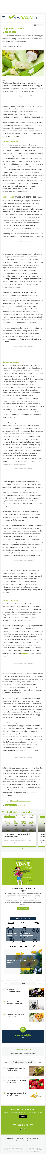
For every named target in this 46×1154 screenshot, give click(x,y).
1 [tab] (22, 848)
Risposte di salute (22, 1141)
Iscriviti (23, 1116)
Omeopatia (21, 805)
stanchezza (26, 653)
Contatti (20, 1138)
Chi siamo (9, 1138)
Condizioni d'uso (14, 1145)
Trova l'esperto (32, 1138)
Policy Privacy (26, 1145)
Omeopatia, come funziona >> (28, 197)
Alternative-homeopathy (21, 801)
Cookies (34, 1145)
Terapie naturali (11, 805)
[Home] (23, 17)
